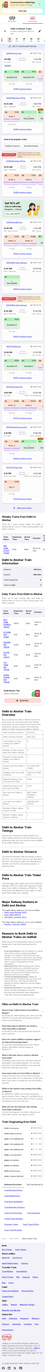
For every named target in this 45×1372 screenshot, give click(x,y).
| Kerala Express (14, 1171)
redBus (5, 1305)
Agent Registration (10, 1263)
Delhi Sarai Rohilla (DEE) (15, 912)
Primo (11, 1283)
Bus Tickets (7, 1250)
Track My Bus (7, 1271)
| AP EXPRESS (14, 1160)
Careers (24, 1263)
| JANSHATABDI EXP (16, 1176)
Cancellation (21, 1271)
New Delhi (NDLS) (12, 915)
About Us (6, 1258)
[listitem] (7, 65)
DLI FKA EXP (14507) (6, 654)
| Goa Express (14, 1128)
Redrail (14, 1305)
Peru (37, 1324)
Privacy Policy (27, 1291)
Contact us (17, 1258)
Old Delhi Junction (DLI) (15, 917)
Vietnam (5, 1324)
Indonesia (13, 1318)
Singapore (24, 1318)
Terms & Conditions (10, 1291)
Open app (22, 11)
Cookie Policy (7, 1297)
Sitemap (26, 1277)
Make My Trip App (27, 1305)
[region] (22, 72)
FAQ (17, 1277)
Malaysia (35, 1318)
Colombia (28, 1324)
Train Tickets (20, 1250)
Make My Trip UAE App (11, 1310)
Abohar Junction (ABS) (15, 924)
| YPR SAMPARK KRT (16, 1139)
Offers (35, 1277)
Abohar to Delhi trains (11, 694)
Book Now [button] (24, 701)
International (7, 1330)
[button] (40, 3)
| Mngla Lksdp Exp (15, 1134)
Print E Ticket (7, 1277)
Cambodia (16, 1324)
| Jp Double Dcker (15, 1155)
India (4, 1318)
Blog (4, 1283)
